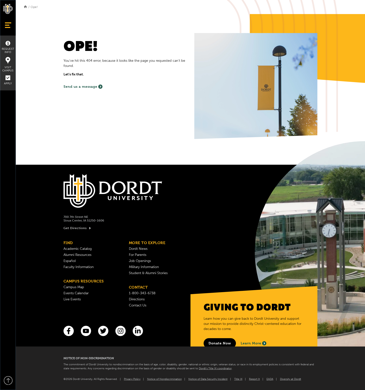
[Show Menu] (8, 25)
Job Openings (140, 261)
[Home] (25, 7)
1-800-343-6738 (142, 293)
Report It (254, 379)
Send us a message (80, 87)
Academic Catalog (77, 249)
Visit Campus (7, 69)
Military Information (144, 267)
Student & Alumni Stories (148, 273)
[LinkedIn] (138, 331)
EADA (270, 379)
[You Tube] (86, 331)
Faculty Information (78, 267)
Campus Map (73, 287)
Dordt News (138, 249)
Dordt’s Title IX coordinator (215, 368)
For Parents (137, 255)
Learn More (251, 343)
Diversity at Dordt (290, 379)
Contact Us (137, 305)
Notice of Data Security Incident (208, 379)
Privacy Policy (132, 379)
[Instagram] (120, 331)
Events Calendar (76, 293)
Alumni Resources (77, 255)
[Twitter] (103, 331)
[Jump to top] (8, 381)
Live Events (72, 299)
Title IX (238, 379)
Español (69, 261)
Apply (8, 83)
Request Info (8, 50)
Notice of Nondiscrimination (164, 379)
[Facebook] (68, 331)
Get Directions (75, 228)
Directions (137, 299)
